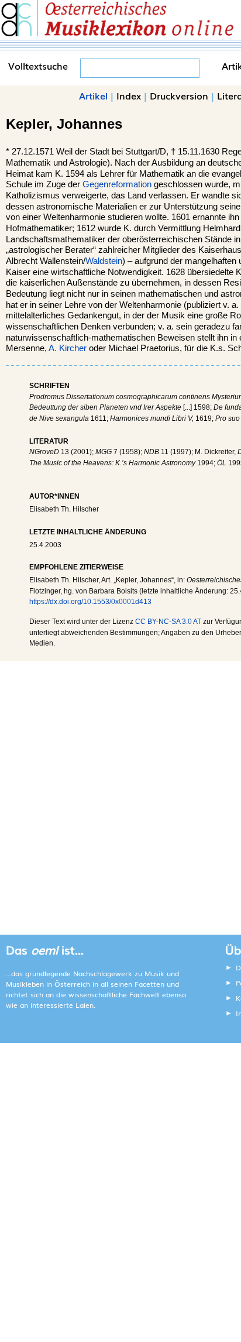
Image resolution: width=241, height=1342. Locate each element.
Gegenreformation (117, 184)
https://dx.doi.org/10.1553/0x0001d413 (90, 602)
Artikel (93, 95)
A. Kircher (68, 348)
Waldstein (103, 261)
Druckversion (179, 95)
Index (128, 95)
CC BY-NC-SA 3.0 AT (168, 621)
